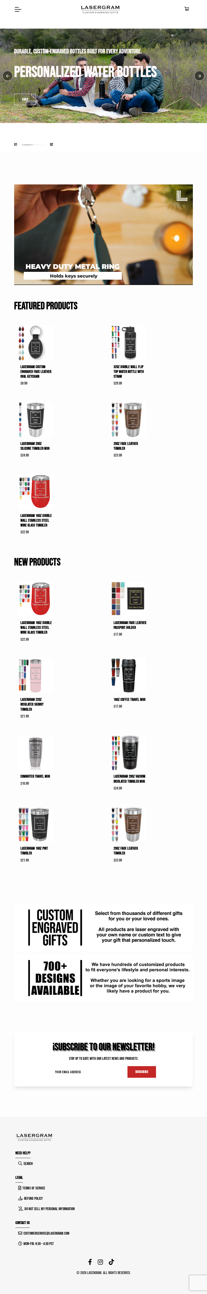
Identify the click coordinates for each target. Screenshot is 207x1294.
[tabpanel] (103, 76)
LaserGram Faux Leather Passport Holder (130, 625)
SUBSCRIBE (141, 1072)
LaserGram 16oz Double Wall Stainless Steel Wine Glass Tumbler (36, 520)
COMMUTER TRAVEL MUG (35, 776)
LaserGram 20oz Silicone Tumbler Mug (34, 446)
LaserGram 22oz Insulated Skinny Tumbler (31, 704)
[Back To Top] (192, 1279)
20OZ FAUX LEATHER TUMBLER (126, 446)
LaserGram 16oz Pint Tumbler (34, 851)
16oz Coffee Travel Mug (129, 699)
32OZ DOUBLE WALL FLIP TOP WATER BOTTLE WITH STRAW (129, 372)
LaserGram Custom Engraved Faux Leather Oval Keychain (35, 372)
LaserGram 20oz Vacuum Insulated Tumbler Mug (129, 779)
